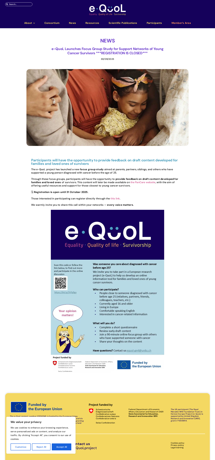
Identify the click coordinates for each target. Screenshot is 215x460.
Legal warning (177, 447)
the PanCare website (143, 182)
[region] (41, 435)
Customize (20, 446)
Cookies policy (177, 443)
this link (115, 198)
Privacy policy (177, 445)
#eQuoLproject (84, 448)
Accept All (61, 446)
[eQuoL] (107, 5)
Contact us (80, 444)
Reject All (41, 446)
